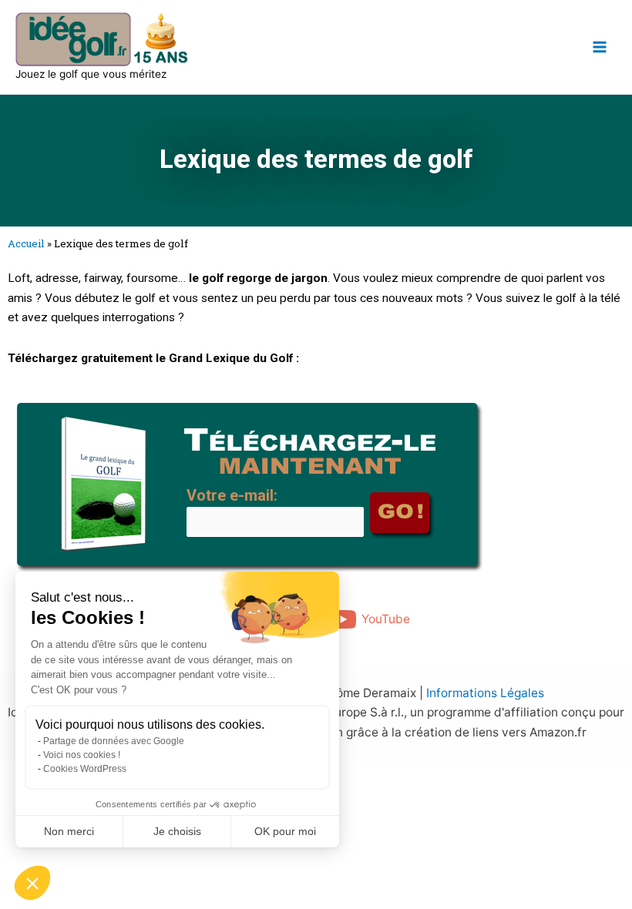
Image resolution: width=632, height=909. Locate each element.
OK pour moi (285, 831)
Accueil (26, 243)
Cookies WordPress (84, 768)
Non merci (69, 831)
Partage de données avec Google (113, 741)
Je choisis (177, 831)
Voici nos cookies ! (81, 755)
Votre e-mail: (232, 495)
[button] (32, 882)
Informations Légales (485, 693)
